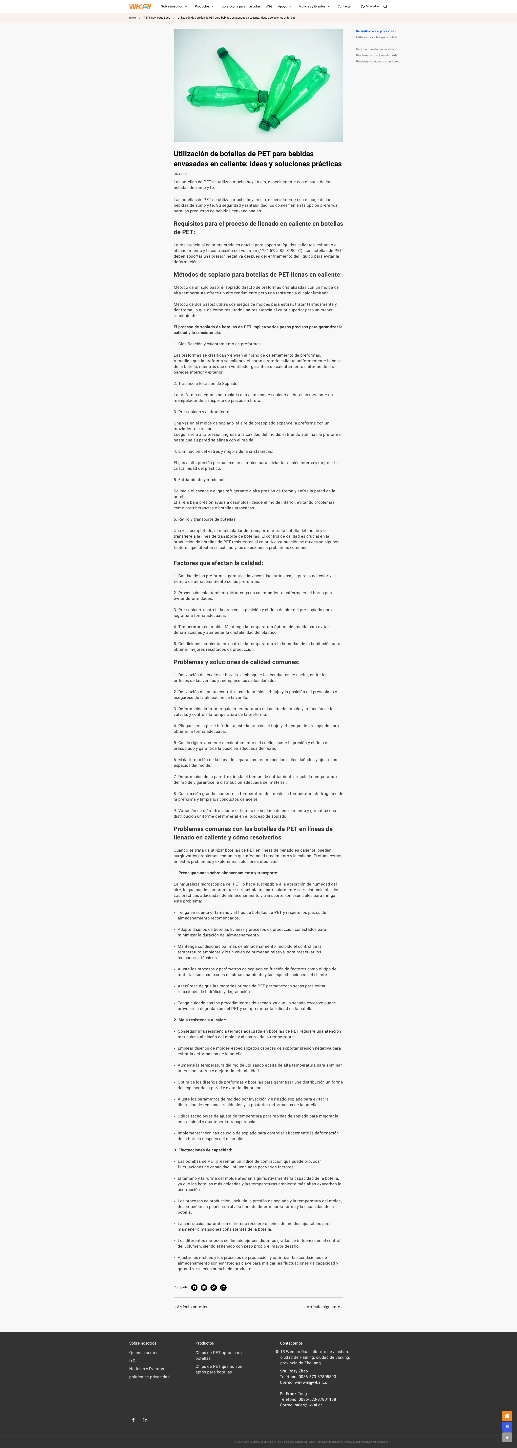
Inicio (132, 17)
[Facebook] (133, 1420)
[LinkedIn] (145, 1420)
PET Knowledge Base (157, 17)
